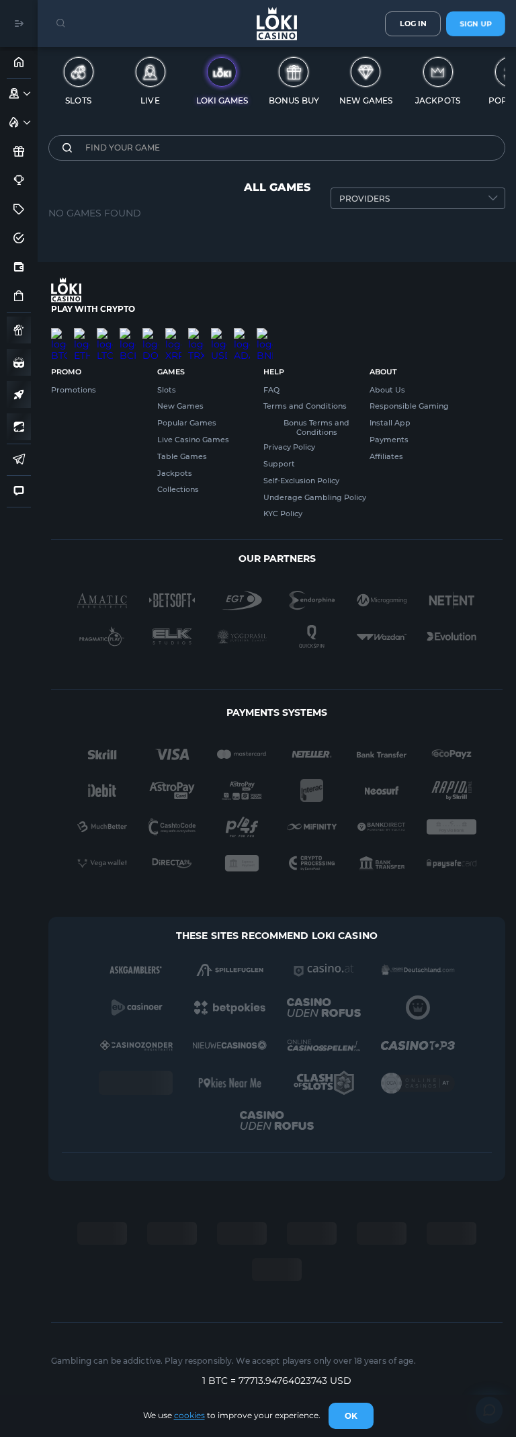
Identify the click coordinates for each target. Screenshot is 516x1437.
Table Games (182, 456)
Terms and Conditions (305, 406)
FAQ (271, 390)
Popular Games (186, 422)
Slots (166, 390)
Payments (389, 439)
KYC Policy (282, 513)
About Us (387, 390)
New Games (180, 406)
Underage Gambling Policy (314, 497)
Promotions (73, 390)
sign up (476, 23)
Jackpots (174, 473)
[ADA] (242, 333)
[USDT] (219, 333)
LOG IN (413, 23)
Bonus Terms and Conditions (316, 427)
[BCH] (128, 333)
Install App (390, 422)
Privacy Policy (289, 447)
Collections (178, 489)
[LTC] (105, 333)
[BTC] (59, 333)
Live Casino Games (193, 439)
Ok (351, 1416)
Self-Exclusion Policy (301, 480)
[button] (27, 93)
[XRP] (173, 333)
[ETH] (82, 333)
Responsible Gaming (409, 406)
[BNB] (265, 333)
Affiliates (386, 456)
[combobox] (418, 198)
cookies (189, 1415)
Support (279, 463)
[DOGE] (150, 333)
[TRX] (196, 333)
